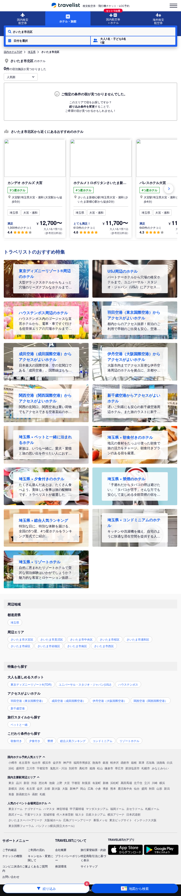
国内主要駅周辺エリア (22, 777)
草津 (141, 762)
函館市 (125, 762)
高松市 (83, 768)
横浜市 (46, 762)
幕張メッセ (100, 820)
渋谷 (34, 783)
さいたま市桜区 (109, 639)
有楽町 (96, 783)
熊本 (113, 788)
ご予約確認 (9, 850)
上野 (59, 783)
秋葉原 (86, 783)
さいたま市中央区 (81, 639)
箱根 (134, 762)
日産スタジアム (96, 814)
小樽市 (12, 762)
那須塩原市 (132, 768)
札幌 (42, 794)
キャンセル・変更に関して (40, 858)
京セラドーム (134, 809)
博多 (105, 788)
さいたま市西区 (104, 646)
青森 (11, 794)
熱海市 (96, 762)
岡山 (83, 788)
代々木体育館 (65, 814)
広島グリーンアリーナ (77, 820)
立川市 (30, 768)
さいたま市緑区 (20, 646)
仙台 (137, 788)
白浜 (170, 762)
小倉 (98, 788)
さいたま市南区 (77, 646)
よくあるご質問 (38, 866)
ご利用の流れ (36, 850)
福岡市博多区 (82, 762)
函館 (35, 794)
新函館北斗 (23, 794)
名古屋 (30, 788)
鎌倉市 (109, 768)
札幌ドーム (152, 809)
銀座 (105, 762)
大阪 (65, 788)
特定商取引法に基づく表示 (93, 858)
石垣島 (150, 762)
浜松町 (114, 783)
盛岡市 (20, 768)
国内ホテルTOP (13, 52)
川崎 (154, 783)
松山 (100, 768)
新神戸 (74, 788)
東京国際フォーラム (21, 826)
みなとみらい (160, 768)
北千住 (138, 783)
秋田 (152, 788)
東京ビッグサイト (120, 820)
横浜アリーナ (115, 814)
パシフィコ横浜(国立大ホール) (55, 826)
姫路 (92, 768)
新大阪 (56, 788)
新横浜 (12, 788)
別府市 (73, 768)
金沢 (39, 788)
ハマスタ (49, 809)
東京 (11, 783)
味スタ (79, 814)
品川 (19, 783)
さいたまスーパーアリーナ (25, 820)
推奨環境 (60, 866)
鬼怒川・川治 (58, 768)
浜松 (11, 768)
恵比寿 (43, 783)
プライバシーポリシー (68, 858)
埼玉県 (32, 52)
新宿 (26, 783)
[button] (48, 40)
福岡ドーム (117, 809)
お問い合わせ (10, 877)
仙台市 (36, 762)
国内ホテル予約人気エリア (24, 757)
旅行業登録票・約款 (93, 850)
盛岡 (144, 788)
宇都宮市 (42, 768)
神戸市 (67, 762)
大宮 (67, 783)
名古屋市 (24, 762)
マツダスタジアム (97, 809)
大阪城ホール (52, 820)
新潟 (167, 788)
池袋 (52, 783)
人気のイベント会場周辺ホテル (27, 803)
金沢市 (57, 762)
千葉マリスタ (33, 814)
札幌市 (145, 768)
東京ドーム (15, 809)
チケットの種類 (12, 856)
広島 (90, 788)
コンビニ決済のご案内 (15, 868)
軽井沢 (114, 762)
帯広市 (119, 768)
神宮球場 (62, 809)
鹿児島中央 (125, 788)
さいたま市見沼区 (51, 639)
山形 (159, 788)
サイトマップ (89, 866)
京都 (47, 788)
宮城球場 (49, 814)
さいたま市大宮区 (22, 639)
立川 (147, 783)
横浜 (162, 783)
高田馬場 (126, 783)
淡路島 (160, 762)
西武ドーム (15, 814)
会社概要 (60, 850)
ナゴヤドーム (33, 809)
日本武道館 (133, 814)
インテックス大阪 (145, 820)
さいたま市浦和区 (138, 639)
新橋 (105, 783)
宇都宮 (76, 783)
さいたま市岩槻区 (48, 646)
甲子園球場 (77, 809)
